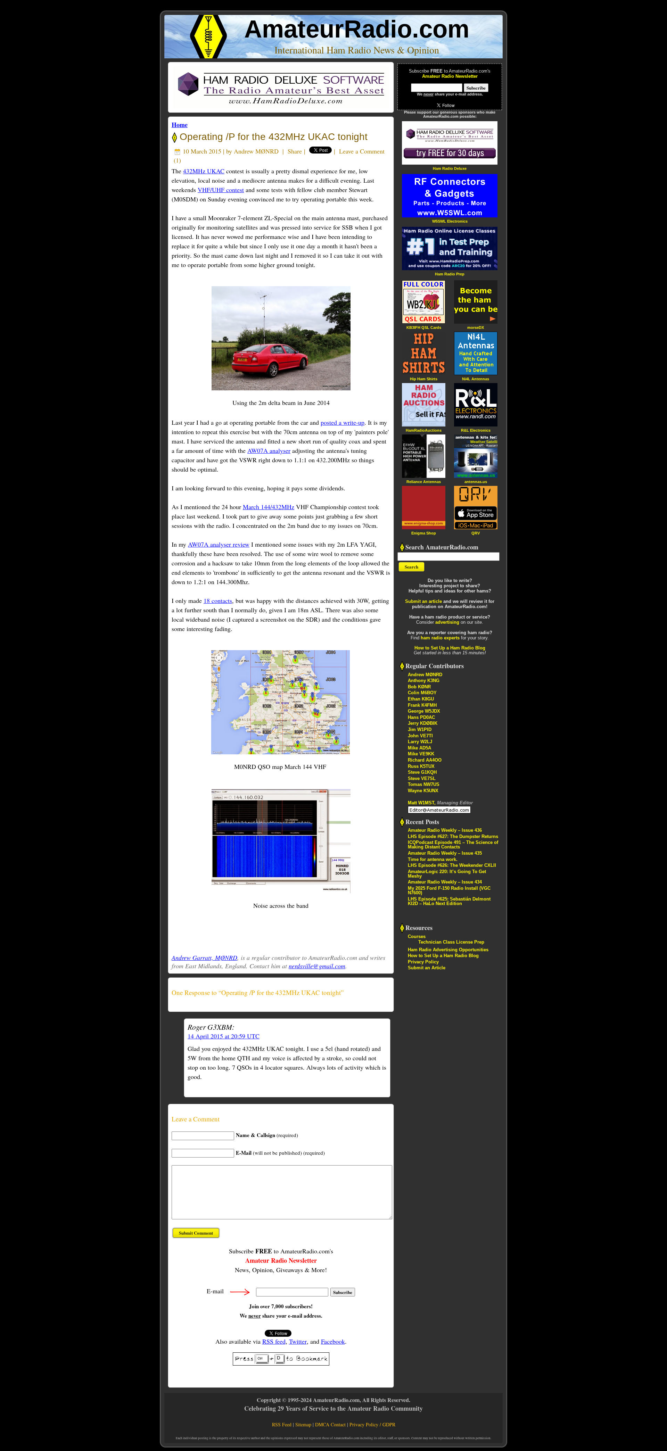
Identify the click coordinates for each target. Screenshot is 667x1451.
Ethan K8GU (421, 699)
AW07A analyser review (218, 544)
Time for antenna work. (433, 859)
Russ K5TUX (421, 766)
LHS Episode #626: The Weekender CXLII (452, 865)
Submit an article (423, 601)
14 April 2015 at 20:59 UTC (224, 1036)
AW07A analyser (268, 450)
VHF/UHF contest (221, 189)
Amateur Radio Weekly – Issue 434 (445, 882)
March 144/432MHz (268, 507)
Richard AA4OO (425, 760)
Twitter (298, 1341)
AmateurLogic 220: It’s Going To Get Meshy (447, 874)
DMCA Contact (330, 1424)
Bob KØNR (419, 686)
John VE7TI (420, 735)
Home (180, 124)
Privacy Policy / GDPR (372, 1424)
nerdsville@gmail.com (317, 966)
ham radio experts (440, 637)
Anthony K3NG (423, 680)
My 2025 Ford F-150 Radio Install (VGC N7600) (449, 890)
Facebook (333, 1341)
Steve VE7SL (422, 778)
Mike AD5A (419, 748)
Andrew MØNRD (256, 151)
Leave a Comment (362, 151)
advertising (447, 622)
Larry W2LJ (420, 741)
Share (295, 151)
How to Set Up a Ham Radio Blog (449, 647)
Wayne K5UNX (423, 790)
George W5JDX (424, 711)
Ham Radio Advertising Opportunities (448, 949)
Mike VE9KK (421, 753)
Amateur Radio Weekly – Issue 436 (445, 830)
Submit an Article (426, 967)
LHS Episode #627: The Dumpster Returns (453, 836)
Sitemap (303, 1424)
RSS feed (274, 1341)
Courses (417, 936)
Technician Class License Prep (451, 942)
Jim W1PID (419, 729)
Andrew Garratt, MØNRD (204, 957)
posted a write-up (342, 422)
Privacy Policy (423, 961)
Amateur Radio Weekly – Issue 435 (445, 853)
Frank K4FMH (422, 705)
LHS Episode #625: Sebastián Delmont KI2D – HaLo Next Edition (449, 901)
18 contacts (218, 600)
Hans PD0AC (421, 717)
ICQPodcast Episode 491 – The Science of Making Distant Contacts (453, 844)
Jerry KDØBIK (422, 723)
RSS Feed (281, 1424)
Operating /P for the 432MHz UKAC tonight (272, 136)
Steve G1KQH (422, 772)
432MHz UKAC (203, 171)
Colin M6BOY (422, 692)
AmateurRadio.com (356, 29)
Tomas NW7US (423, 784)
